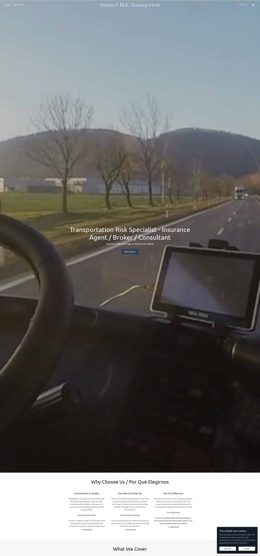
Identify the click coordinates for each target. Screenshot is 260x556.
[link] (130, 6)
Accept (247, 549)
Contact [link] (242, 5)
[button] (253, 5)
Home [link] (7, 5)
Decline (227, 549)
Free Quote (130, 252)
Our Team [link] (18, 5)
